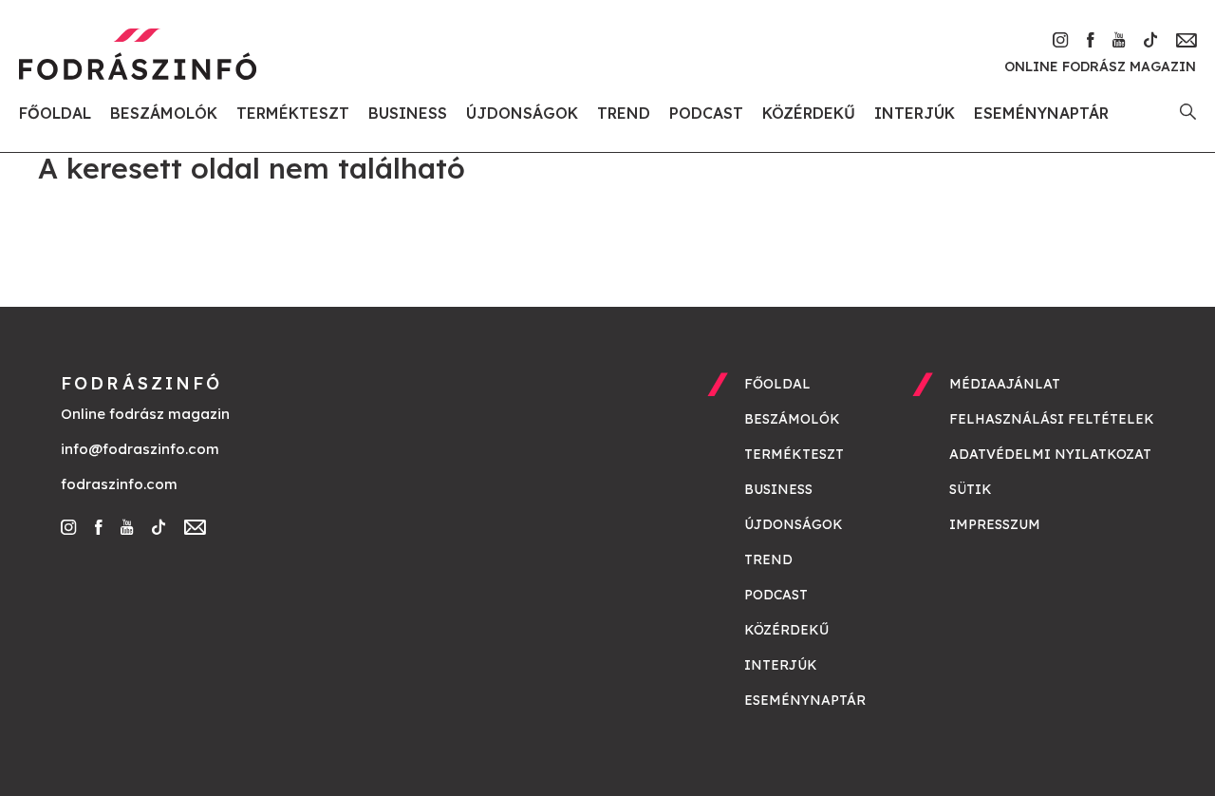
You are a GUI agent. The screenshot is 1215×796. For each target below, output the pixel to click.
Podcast (706, 113)
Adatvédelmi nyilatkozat (1050, 454)
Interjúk (914, 113)
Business (407, 113)
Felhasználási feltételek (1051, 418)
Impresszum (994, 524)
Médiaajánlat (1004, 383)
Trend (623, 113)
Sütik (970, 489)
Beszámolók (163, 113)
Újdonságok (522, 113)
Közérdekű (808, 113)
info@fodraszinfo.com (140, 449)
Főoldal (55, 113)
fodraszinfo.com (119, 484)
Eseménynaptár (1041, 113)
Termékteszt (292, 113)
